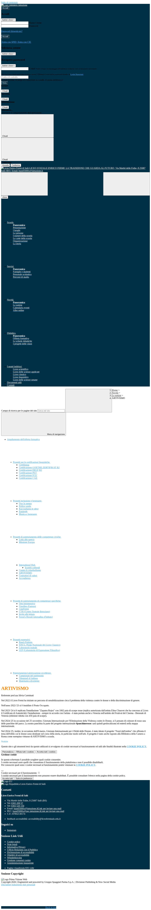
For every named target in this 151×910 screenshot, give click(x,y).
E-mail (32, 68)
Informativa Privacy (16, 847)
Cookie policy (13, 841)
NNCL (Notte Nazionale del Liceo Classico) (39, 645)
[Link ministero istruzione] (14, 5)
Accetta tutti (46, 752)
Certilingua (24, 465)
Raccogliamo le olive (28, 509)
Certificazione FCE (28, 475)
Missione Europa (27, 542)
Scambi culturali (32, 567)
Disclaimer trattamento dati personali (18, 884)
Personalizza (7, 752)
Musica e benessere (28, 514)
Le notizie (116, 395)
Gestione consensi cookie (19, 860)
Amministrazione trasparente (20, 863)
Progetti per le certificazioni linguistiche (31, 462)
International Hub (27, 565)
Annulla (5, 165)
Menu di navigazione (56, 434)
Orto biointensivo (27, 603)
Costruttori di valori (28, 575)
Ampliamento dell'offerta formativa (23, 439)
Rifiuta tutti (25, 752)
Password (33, 26)
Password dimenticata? (11, 31)
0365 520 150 (17, 806)
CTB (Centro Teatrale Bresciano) (34, 611)
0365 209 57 (17, 803)
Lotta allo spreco (26, 539)
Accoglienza (25, 578)
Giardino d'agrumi (27, 606)
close (4, 197)
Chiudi (5, 91)
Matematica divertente (29, 681)
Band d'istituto (25, 642)
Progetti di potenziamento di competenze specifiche (37, 601)
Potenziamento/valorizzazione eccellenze (32, 673)
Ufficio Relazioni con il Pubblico (22, 849)
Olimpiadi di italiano (28, 678)
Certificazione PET (28, 473)
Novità (115, 393)
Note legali (12, 844)
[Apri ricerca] (126, 184)
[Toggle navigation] (24, 184)
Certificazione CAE (28, 478)
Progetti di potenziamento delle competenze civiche (37, 537)
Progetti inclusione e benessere (27, 501)
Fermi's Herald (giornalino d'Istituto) (36, 617)
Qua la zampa (25, 503)
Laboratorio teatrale (28, 647)
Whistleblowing (14, 857)
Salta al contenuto (9, 2)
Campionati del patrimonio (31, 675)
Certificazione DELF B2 (30, 470)
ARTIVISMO (25, 573)
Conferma (16, 165)
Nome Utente (35, 23)
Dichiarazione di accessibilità (20, 852)
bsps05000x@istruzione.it (37, 808)
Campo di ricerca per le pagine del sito (19, 410)
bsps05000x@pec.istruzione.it (38, 811)
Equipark (23, 511)
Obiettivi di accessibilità (18, 855)
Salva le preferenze (24, 778)
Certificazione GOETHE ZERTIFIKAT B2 (39, 467)
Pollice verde (25, 506)
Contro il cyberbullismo (30, 570)
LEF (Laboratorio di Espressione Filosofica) (39, 650)
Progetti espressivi (21, 639)
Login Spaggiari (76, 74)
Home (115, 390)
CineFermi (24, 609)
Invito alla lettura (27, 614)
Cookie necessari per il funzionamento (19, 773)
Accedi (5, 8)
